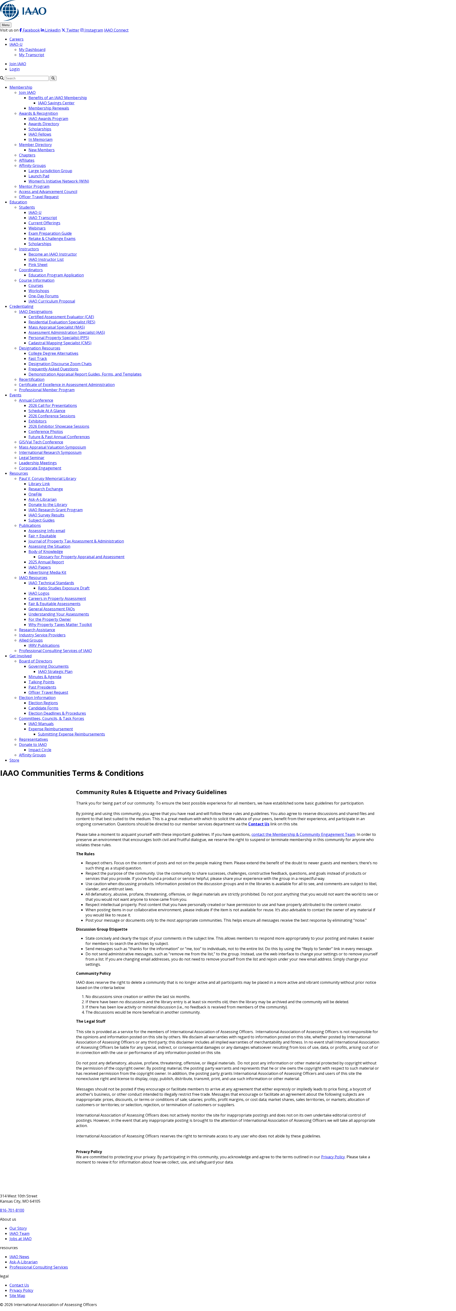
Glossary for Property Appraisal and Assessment (81, 556)
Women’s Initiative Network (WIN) (58, 181)
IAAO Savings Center (56, 103)
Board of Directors (35, 661)
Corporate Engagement (40, 468)
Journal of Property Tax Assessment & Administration (76, 541)
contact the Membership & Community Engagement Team (303, 834)
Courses (35, 285)
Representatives (33, 739)
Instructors (29, 249)
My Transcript (31, 54)
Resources (19, 473)
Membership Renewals (48, 108)
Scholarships (39, 129)
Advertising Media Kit (47, 572)
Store (14, 760)
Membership (21, 87)
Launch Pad (38, 176)
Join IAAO (18, 63)
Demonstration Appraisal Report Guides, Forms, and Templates (85, 374)
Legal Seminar (31, 457)
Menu (6, 25)
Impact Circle (39, 749)
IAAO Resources (33, 577)
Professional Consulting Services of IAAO (55, 650)
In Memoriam (40, 139)
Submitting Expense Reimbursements (71, 734)
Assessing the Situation (49, 546)
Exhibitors (37, 421)
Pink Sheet (38, 264)
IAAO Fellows (39, 134)
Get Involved (21, 655)
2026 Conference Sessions (51, 416)
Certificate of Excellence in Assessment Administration (67, 384)
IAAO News (19, 1256)
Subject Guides (41, 520)
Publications (30, 525)
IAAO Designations (35, 311)
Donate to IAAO (33, 744)
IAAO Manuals (41, 723)
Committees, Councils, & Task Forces (51, 718)
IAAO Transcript (42, 217)
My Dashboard (32, 49)
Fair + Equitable (42, 535)
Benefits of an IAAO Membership (57, 97)
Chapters (27, 155)
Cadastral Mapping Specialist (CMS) (59, 342)
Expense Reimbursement (50, 728)
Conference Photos (45, 431)
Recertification (31, 379)
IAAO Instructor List (46, 259)
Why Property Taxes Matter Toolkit (60, 624)
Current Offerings (44, 222)
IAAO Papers (39, 567)
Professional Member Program (47, 389)
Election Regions (43, 702)
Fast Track (37, 358)
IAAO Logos (38, 593)
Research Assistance (37, 629)
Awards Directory (43, 123)
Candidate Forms (43, 708)
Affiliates (26, 160)
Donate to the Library (47, 504)
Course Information (36, 280)
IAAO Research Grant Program (55, 509)
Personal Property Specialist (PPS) (58, 337)
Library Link (39, 483)
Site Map (17, 1295)
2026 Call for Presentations (52, 405)
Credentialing (21, 306)
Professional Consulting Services (39, 1267)
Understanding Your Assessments (58, 614)
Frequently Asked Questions (53, 369)
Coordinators (31, 269)
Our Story (18, 1228)
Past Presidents (42, 687)
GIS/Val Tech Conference (41, 442)
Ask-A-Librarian (42, 499)
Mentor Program (34, 186)
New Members (41, 149)
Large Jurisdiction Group (50, 170)
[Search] (2, 78)
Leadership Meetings (38, 462)
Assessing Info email (46, 530)
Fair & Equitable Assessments (54, 603)
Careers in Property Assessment (57, 598)
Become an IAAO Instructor (52, 254)
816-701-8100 (12, 1210)
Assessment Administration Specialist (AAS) (66, 332)
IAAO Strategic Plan (55, 671)
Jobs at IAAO (21, 1238)
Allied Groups (31, 640)
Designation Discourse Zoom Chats (60, 363)
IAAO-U (16, 44)
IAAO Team (19, 1233)
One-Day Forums (43, 296)
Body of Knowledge (45, 551)
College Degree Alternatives (53, 353)
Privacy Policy (333, 1156)
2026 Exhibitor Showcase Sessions (58, 426)
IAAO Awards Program (48, 118)
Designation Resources (39, 348)
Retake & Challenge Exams (52, 238)
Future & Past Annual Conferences (59, 436)
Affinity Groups (32, 165)
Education (18, 202)
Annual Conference (36, 400)
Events (15, 395)
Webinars (37, 228)
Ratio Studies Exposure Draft (64, 588)
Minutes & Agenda (44, 676)
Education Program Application (56, 275)
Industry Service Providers (42, 635)
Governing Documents (48, 666)
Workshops (38, 290)
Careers (17, 39)
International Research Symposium (50, 452)
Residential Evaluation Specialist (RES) (61, 322)
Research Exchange (45, 489)
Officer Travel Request (39, 196)
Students (27, 207)
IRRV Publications (44, 645)
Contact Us (258, 824)
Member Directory (35, 144)
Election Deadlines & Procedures (57, 713)
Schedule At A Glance (46, 410)
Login (15, 69)
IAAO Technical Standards (51, 582)
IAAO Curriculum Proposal (51, 301)
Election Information (37, 697)
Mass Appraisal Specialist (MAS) (56, 327)
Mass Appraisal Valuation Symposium (52, 447)
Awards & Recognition (38, 113)
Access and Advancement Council (48, 191)
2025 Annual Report (46, 562)
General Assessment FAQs (51, 609)
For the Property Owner (49, 619)
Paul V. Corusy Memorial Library (47, 478)
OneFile (35, 494)
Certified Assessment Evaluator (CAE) (61, 316)
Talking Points (41, 682)
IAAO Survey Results (46, 515)
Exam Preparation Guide (50, 233)
